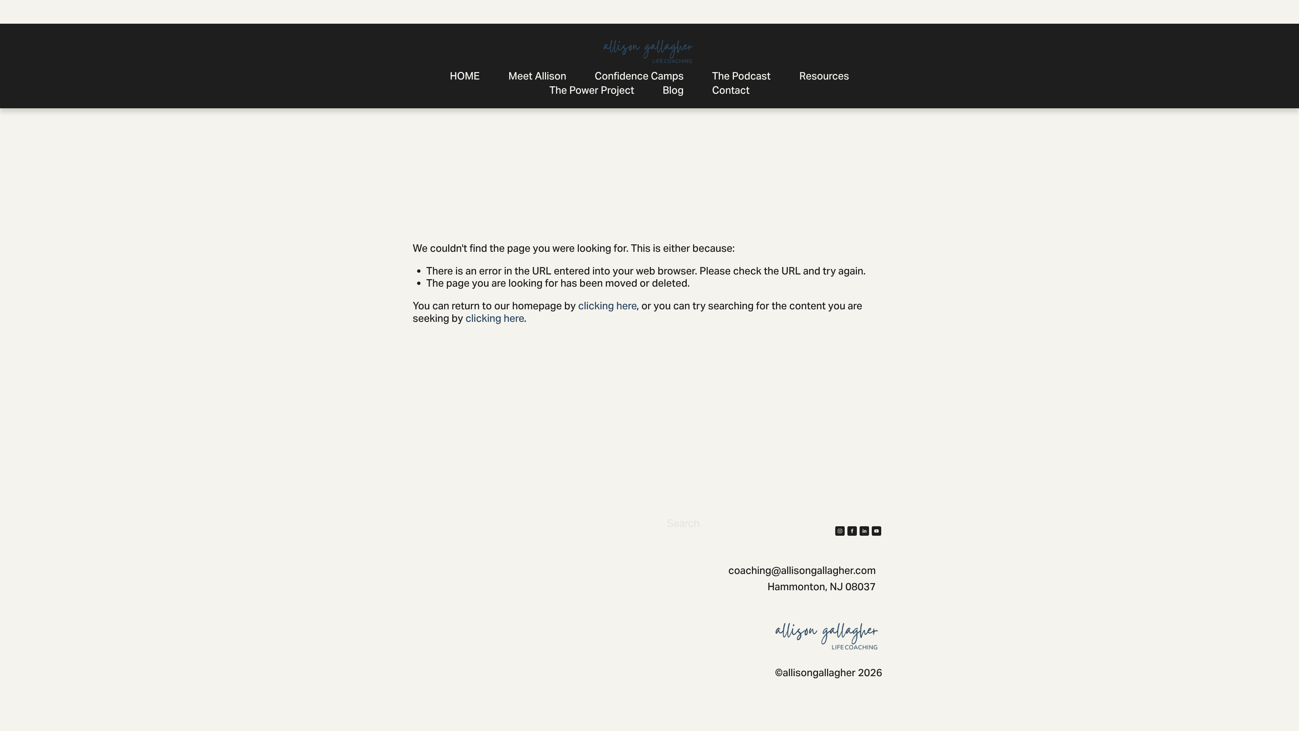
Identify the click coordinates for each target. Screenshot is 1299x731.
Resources (824, 76)
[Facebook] (852, 531)
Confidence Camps (639, 76)
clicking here (607, 305)
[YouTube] (876, 531)
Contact (731, 90)
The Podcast (741, 76)
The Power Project (591, 90)
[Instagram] (840, 531)
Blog (673, 90)
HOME (465, 76)
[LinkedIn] (864, 531)
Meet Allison (537, 76)
